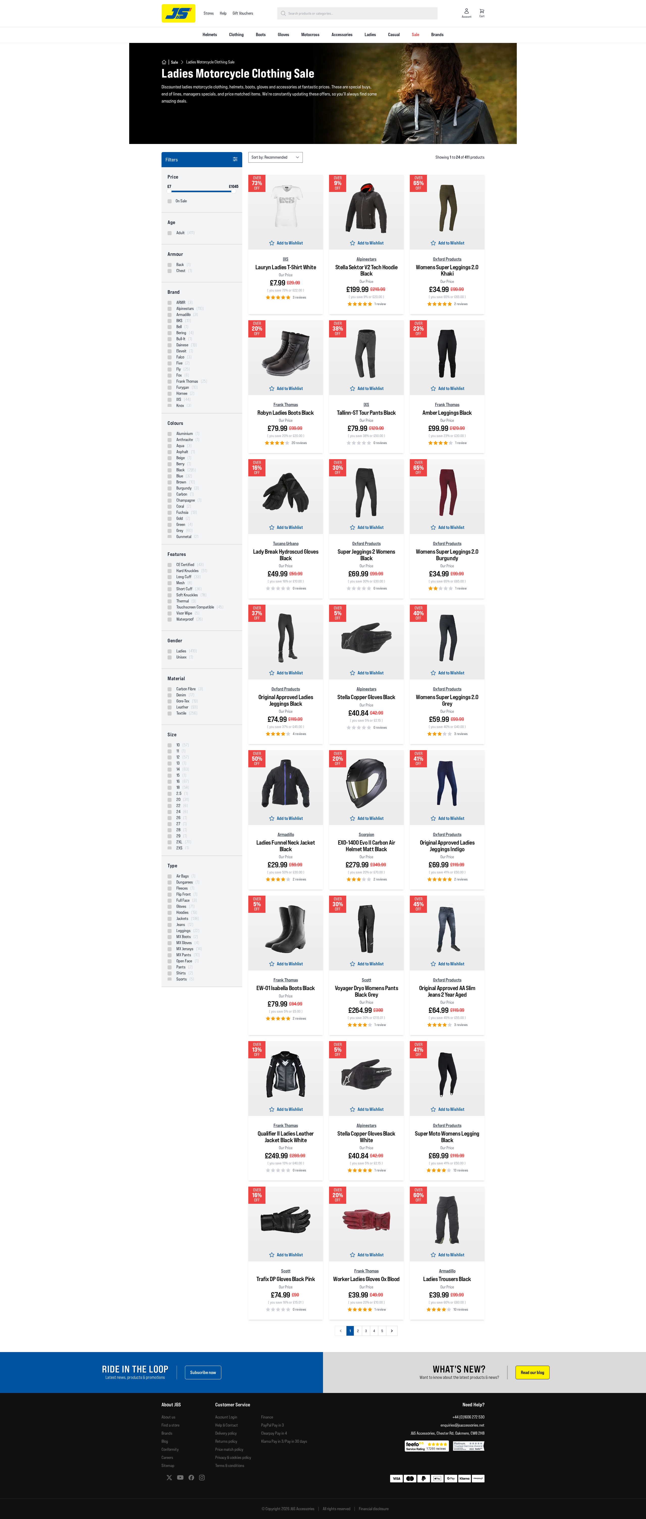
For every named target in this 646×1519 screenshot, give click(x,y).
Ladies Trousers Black (447, 1279)
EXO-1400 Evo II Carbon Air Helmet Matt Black (366, 846)
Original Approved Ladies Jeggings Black (285, 700)
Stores (209, 13)
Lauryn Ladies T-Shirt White (285, 267)
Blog (165, 1441)
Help (223, 13)
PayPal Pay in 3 (272, 1425)
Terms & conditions (229, 1465)
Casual (394, 34)
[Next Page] (391, 1330)
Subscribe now (203, 1372)
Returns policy (226, 1441)
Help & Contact (226, 1425)
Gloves (283, 34)
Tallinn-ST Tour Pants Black (366, 412)
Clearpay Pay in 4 (274, 1433)
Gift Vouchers (243, 13)
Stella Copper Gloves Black (366, 697)
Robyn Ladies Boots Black (285, 412)
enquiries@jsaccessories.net (462, 1425)
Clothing (236, 34)
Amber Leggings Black (447, 412)
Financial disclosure (374, 1509)
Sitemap (168, 1465)
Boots (261, 34)
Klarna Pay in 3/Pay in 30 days (284, 1441)
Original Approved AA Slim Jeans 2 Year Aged (447, 991)
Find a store (170, 1425)
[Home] (164, 62)
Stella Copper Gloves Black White (366, 1137)
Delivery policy (226, 1433)
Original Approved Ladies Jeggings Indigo (447, 846)
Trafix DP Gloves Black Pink (285, 1279)
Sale (415, 34)
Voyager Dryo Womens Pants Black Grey (366, 991)
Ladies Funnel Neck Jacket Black (285, 846)
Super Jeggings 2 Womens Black (366, 555)
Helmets (210, 34)
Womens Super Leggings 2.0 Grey (447, 700)
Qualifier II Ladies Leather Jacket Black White (286, 1137)
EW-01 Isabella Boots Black (285, 988)
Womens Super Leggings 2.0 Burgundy (447, 555)
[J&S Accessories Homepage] (179, 13)
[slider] (169, 191)
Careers (167, 1457)
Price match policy (229, 1449)
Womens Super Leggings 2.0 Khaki (447, 270)
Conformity (170, 1449)
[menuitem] (210, 35)
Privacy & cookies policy (233, 1457)
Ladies (370, 34)
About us (168, 1417)
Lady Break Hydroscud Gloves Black (285, 555)
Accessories (342, 34)
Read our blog (532, 1372)
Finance (267, 1417)
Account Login (226, 1417)
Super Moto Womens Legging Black (447, 1137)
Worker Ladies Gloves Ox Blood (366, 1279)
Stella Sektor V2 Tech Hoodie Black (366, 270)
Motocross (310, 34)
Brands (437, 34)
